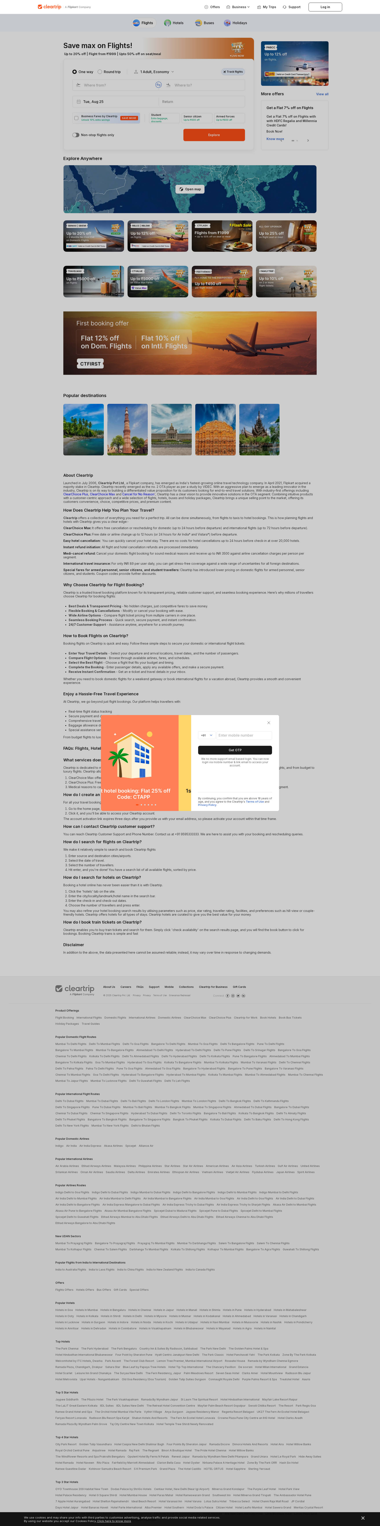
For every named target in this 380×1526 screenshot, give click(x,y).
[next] (186, 763)
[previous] (105, 763)
